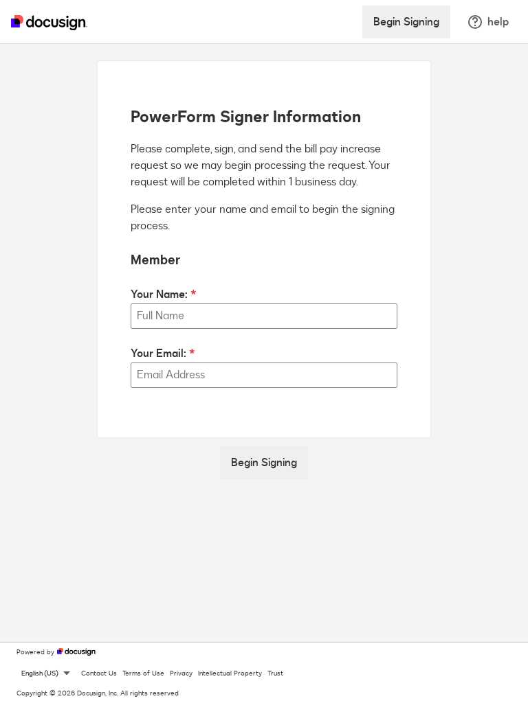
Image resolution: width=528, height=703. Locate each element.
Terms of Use (143, 673)
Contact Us (99, 673)
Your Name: (159, 294)
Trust (275, 673)
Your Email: (158, 353)
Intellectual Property (230, 673)
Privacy (181, 673)
